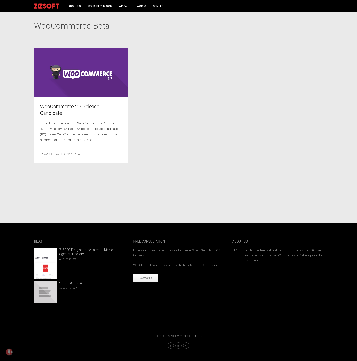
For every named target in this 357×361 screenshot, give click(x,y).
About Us (74, 6)
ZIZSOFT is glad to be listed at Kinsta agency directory (86, 252)
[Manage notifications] (9, 352)
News (78, 154)
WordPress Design (100, 6)
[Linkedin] (178, 345)
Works (141, 6)
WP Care (124, 6)
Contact (159, 6)
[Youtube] (186, 345)
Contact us (145, 278)
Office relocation (71, 283)
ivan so (47, 154)
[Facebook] (171, 345)
